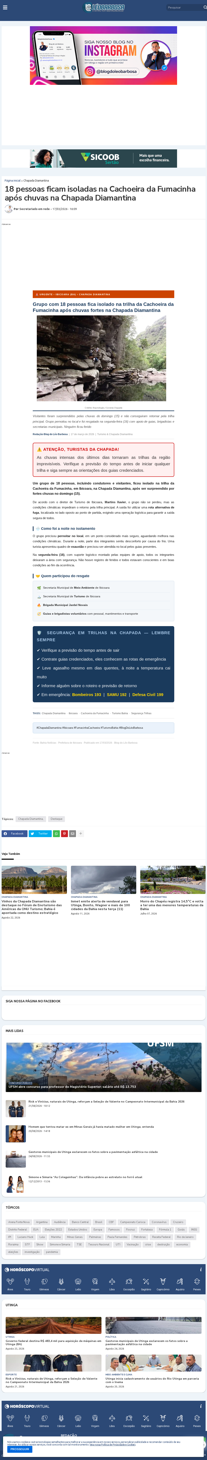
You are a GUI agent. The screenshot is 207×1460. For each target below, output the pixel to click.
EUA (35, 1229)
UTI (118, 1244)
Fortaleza (147, 1229)
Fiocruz (130, 1229)
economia (182, 1244)
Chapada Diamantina (36, 180)
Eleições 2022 (53, 1229)
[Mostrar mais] (80, 833)
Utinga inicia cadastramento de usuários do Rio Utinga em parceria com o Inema (152, 1380)
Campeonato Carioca (132, 1222)
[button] (5, 7)
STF (27, 1244)
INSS (194, 1229)
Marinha (56, 1237)
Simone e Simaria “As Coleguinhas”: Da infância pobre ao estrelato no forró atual (85, 1177)
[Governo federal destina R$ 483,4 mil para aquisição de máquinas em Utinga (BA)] (54, 1325)
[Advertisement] (104, 115)
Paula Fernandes (117, 1237)
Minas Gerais (75, 1237)
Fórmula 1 (165, 1229)
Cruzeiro (178, 1222)
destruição (163, 1244)
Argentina (42, 1222)
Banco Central (80, 1222)
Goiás (181, 1229)
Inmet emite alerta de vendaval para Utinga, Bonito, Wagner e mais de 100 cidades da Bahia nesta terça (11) (100, 905)
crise (148, 1244)
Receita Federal (161, 1237)
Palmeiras (95, 1237)
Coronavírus (159, 1222)
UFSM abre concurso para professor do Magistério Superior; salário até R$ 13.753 (72, 1087)
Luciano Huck (25, 1237)
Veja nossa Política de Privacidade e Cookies (112, 1444)
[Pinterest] (64, 833)
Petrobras (140, 1237)
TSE (79, 1244)
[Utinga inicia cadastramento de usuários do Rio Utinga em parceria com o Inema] (154, 1363)
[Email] (72, 833)
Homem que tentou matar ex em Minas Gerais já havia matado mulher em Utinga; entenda (91, 1127)
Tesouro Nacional (98, 1244)
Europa (98, 1229)
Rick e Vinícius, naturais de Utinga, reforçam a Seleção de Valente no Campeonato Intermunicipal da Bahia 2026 (106, 1102)
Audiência (59, 1222)
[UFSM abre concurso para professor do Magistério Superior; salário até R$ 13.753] (104, 1067)
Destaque (56, 819)
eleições (13, 1252)
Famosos (114, 1229)
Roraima (13, 1244)
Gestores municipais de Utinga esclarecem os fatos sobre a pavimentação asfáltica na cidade (93, 1152)
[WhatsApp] (56, 833)
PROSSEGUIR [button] (20, 1449)
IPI (9, 1237)
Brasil (98, 1222)
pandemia (52, 1252)
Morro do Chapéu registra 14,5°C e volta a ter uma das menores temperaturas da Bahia (171, 905)
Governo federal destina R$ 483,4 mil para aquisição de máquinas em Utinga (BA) (53, 1342)
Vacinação (133, 1244)
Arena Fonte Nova (19, 1222)
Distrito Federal (17, 1229)
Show (39, 1244)
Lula (42, 1237)
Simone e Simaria (60, 1244)
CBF (111, 1222)
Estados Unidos (77, 1229)
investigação (32, 1252)
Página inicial (13, 180)
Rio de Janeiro (185, 1237)
